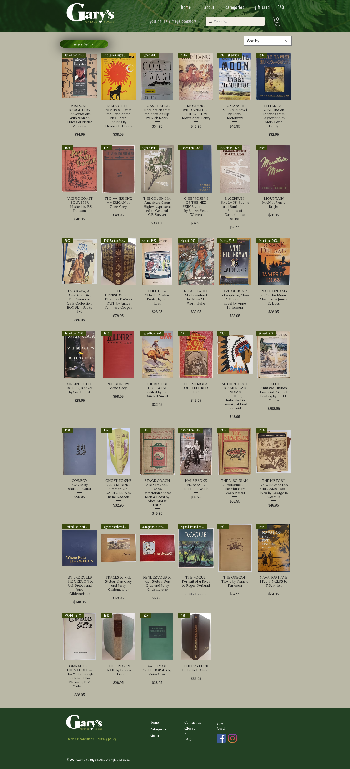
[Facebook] (221, 738)
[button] (278, 21)
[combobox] (268, 41)
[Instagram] (232, 738)
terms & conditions (81, 739)
